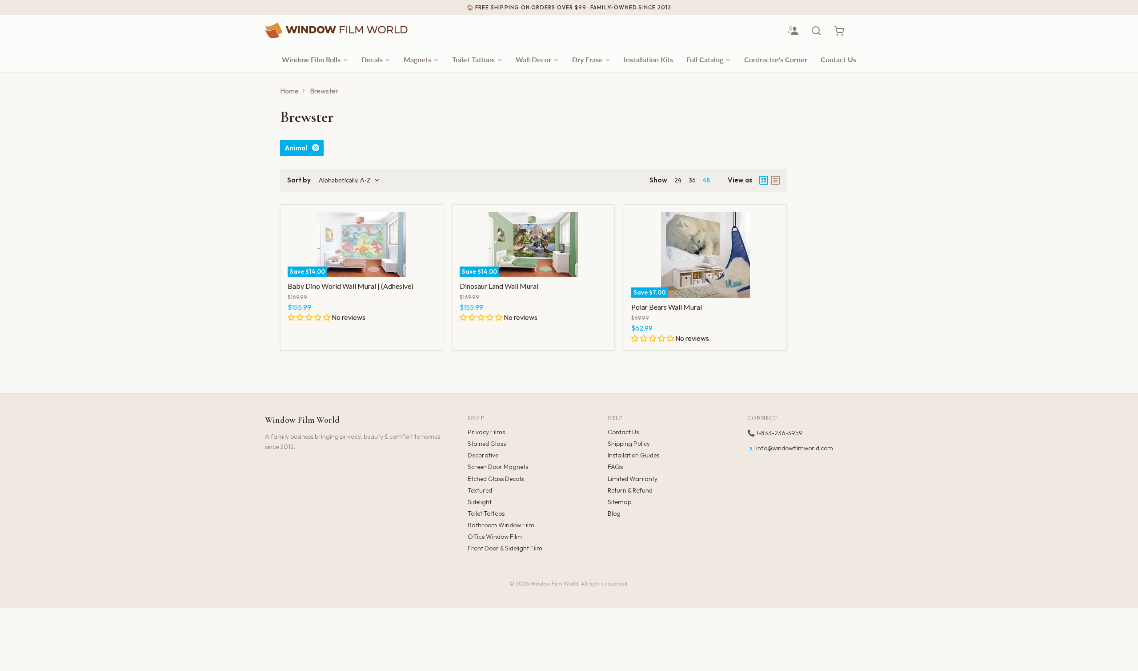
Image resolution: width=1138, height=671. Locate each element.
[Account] (793, 31)
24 (677, 180)
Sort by (299, 180)
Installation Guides (633, 455)
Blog (614, 513)
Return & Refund (630, 490)
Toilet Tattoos (486, 513)
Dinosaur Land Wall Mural (499, 286)
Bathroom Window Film (501, 525)
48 (706, 180)
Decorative (483, 455)
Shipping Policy (629, 443)
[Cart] (839, 31)
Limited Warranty (632, 478)
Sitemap (619, 501)
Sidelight (480, 501)
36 (692, 180)
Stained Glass (487, 443)
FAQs (615, 466)
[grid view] (763, 180)
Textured (480, 490)
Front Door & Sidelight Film (505, 548)
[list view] (775, 180)
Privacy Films (486, 432)
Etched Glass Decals (496, 478)
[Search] (816, 31)
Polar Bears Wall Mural (666, 307)
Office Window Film (495, 536)
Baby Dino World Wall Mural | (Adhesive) (350, 286)
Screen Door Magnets (498, 466)
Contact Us (623, 432)
